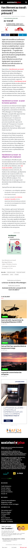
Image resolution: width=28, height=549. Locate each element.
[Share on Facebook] (5, 35)
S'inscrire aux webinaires (8, 500)
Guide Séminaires (6, 486)
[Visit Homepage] (14, 2)
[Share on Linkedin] (23, 35)
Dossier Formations (7, 492)
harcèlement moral (20, 81)
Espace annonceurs (6, 519)
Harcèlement (5, 274)
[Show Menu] (2, 2)
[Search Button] (26, 2)
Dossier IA (4, 493)
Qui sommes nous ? (6, 510)
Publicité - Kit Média (7, 521)
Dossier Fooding (6, 490)
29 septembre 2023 (6, 16)
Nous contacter (5, 518)
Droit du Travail (21, 272)
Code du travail (11, 272)
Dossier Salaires (5, 488)
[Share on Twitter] (14, 35)
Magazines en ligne (6, 502)
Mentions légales (6, 512)
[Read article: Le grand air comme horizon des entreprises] (14, 361)
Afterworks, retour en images (10, 504)
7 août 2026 (4, 324)
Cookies (3, 516)
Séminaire (4, 316)
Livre (11, 274)
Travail (16, 274)
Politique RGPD (5, 514)
